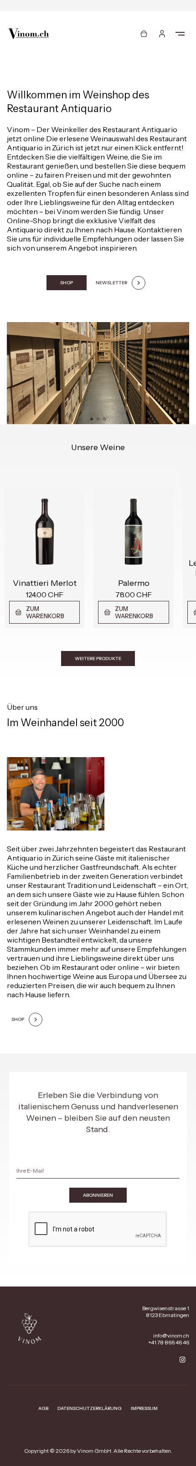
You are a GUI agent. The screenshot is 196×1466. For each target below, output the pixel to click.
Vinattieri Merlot (45, 583)
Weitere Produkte (98, 658)
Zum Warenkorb (45, 612)
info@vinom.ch (171, 1335)
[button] (91, 419)
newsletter (111, 283)
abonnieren (98, 1195)
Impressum (144, 1408)
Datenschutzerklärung (89, 1408)
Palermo (134, 583)
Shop (66, 283)
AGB (43, 1408)
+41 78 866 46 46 (168, 1342)
